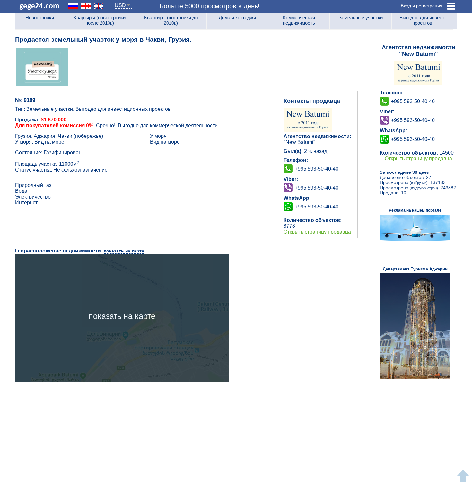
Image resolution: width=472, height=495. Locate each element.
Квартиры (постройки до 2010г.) (171, 20)
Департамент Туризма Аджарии (415, 269)
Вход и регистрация (421, 5)
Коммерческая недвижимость (299, 20)
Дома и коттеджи (237, 17)
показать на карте (124, 250)
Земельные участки (361, 17)
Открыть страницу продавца (317, 231)
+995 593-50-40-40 (316, 187)
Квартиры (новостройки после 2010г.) (100, 20)
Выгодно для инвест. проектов (422, 20)
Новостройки (39, 17)
